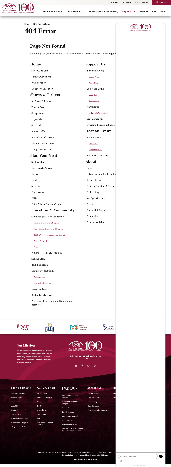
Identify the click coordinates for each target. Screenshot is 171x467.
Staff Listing (93, 192)
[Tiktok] (94, 365)
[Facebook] (82, 365)
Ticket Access (39, 277)
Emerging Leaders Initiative (101, 124)
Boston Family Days (41, 295)
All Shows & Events (41, 101)
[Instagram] (88, 365)
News (89, 168)
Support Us (128, 11)
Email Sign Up (142, 2)
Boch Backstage (39, 264)
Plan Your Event (95, 150)
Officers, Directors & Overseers (102, 186)
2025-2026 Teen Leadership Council (49, 235)
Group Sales (37, 113)
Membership (93, 106)
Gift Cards (36, 125)
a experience (85, 459)
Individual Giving (95, 70)
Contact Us (92, 216)
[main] (85, 168)
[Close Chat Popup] (163, 25)
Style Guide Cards (40, 70)
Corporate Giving (95, 88)
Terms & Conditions (41, 76)
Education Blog (39, 289)
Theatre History (95, 180)
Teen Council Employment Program (48, 229)
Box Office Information (43, 137)
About (164, 11)
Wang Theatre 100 (41, 149)
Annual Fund (94, 83)
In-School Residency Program (46, 252)
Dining (34, 174)
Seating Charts (38, 162)
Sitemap (105, 455)
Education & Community (103, 11)
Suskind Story (38, 258)
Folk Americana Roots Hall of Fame (105, 174)
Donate (128, 2)
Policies (90, 204)
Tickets (116, 2)
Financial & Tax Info (97, 210)
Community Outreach (42, 270)
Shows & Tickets (53, 11)
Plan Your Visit (76, 11)
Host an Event (147, 11)
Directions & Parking (41, 168)
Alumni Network (40, 241)
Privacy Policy (38, 82)
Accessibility (37, 186)
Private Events (94, 137)
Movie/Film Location (97, 155)
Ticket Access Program (42, 143)
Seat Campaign (95, 118)
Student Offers (39, 131)
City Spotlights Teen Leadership (47, 216)
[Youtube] (76, 365)
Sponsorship (94, 101)
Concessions (37, 192)
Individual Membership (98, 113)
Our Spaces (93, 143)
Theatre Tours (38, 107)
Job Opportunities (95, 198)
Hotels (34, 180)
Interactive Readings (42, 283)
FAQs (34, 198)
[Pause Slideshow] (167, 327)
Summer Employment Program (46, 223)
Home (26, 24)
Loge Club (36, 119)
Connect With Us (95, 222)
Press (36, 247)
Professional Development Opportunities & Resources (72, 430)
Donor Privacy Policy (42, 88)
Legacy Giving (94, 77)
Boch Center (18, 8)
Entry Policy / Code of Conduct (47, 204)
